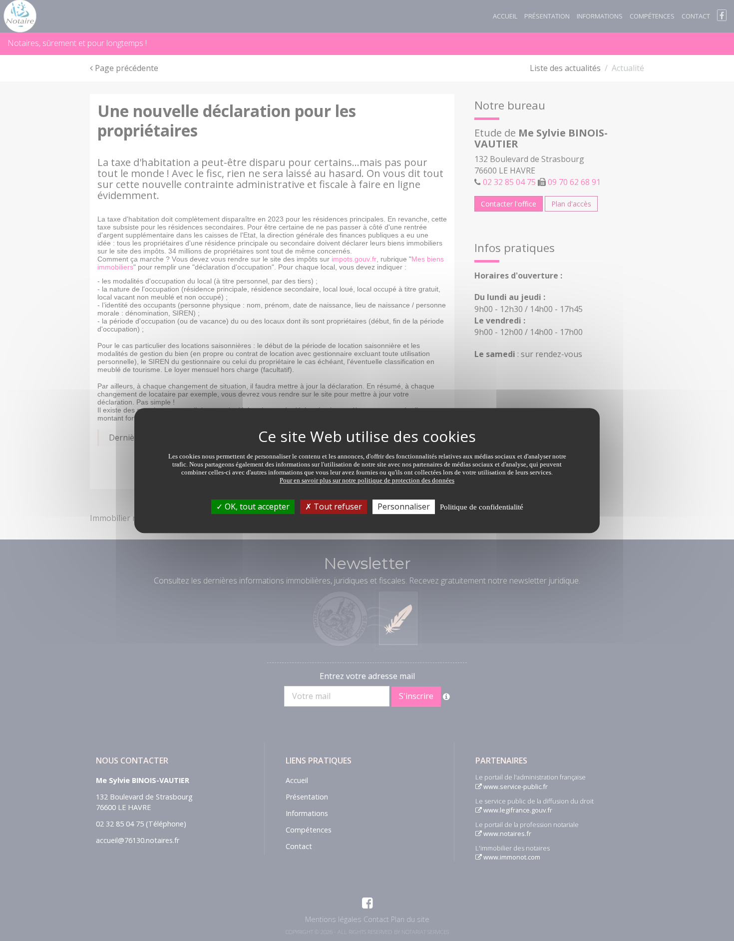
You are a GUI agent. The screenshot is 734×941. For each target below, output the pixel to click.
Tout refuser (337, 506)
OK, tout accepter (256, 506)
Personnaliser (403, 506)
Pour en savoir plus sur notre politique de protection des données (367, 480)
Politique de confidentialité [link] (481, 507)
